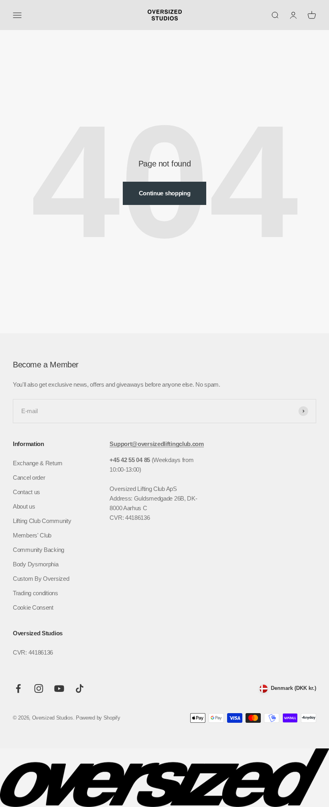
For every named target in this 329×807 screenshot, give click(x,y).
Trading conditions (35, 593)
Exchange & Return (37, 463)
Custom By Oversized (41, 578)
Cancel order (29, 477)
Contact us (26, 492)
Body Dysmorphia (36, 564)
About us (24, 506)
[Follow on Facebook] (18, 688)
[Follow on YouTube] (59, 688)
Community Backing (38, 549)
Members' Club (32, 535)
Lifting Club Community (42, 520)
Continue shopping (165, 193)
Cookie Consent (33, 607)
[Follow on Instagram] (38, 688)
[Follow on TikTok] (79, 688)
